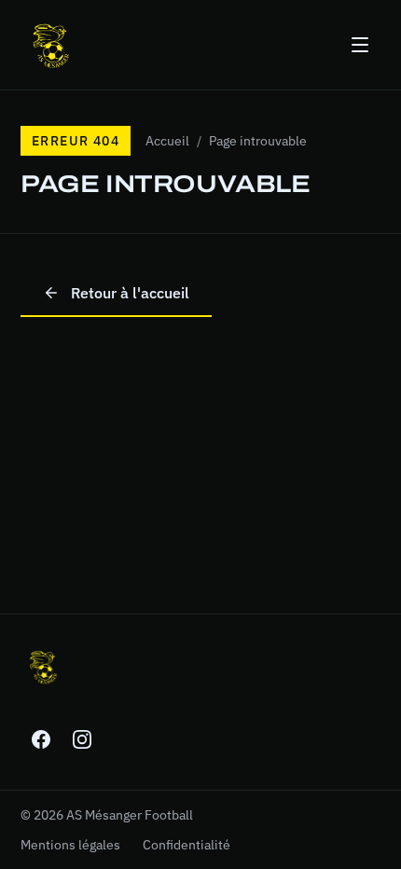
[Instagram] (82, 739)
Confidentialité (186, 844)
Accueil (167, 140)
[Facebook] (41, 739)
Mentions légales (70, 844)
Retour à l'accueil (130, 292)
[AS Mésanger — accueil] (50, 45)
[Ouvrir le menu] (359, 44)
